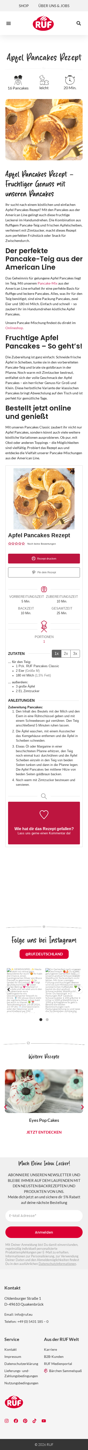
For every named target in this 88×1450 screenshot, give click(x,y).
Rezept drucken (46, 558)
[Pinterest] (25, 1421)
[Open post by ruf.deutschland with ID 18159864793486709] (63, 990)
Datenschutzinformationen (57, 1264)
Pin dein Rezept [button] (46, 572)
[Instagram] (6, 1421)
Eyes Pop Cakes (44, 1120)
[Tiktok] (34, 1421)
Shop (24, 5)
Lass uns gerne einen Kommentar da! (44, 833)
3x (75, 653)
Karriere (50, 1349)
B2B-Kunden (54, 1356)
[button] (8, 23)
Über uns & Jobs (53, 5)
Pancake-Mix (47, 283)
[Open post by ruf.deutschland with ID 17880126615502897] (25, 990)
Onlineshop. (14, 328)
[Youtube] (44, 1421)
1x (57, 653)
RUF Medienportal (58, 1364)
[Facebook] (16, 1421)
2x (66, 653)
